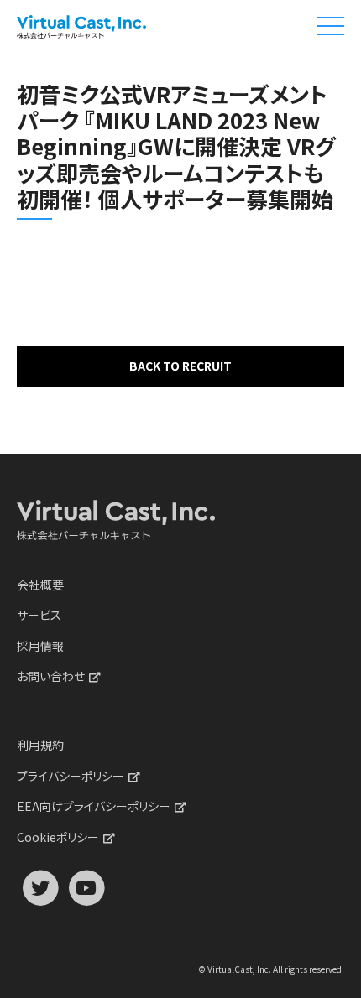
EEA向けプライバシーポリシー (93, 806)
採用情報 (40, 645)
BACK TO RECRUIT (180, 365)
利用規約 (40, 744)
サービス (39, 614)
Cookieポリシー (58, 837)
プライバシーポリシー (70, 775)
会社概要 (40, 584)
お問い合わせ (51, 676)
